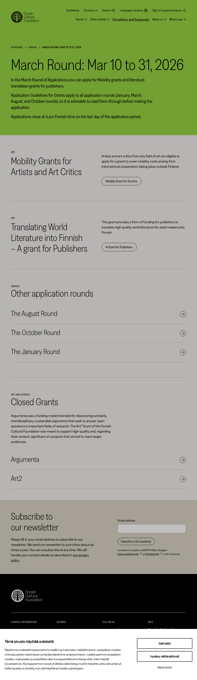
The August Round (34, 313)
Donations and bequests (131, 19)
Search (106, 10)
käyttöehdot (152, 554)
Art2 (16, 478)
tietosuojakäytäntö (128, 554)
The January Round (35, 352)
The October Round (35, 332)
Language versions (131, 10)
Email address (126, 520)
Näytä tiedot (164, 667)
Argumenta (25, 459)
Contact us (91, 10)
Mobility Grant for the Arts (121, 181)
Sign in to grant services (166, 10)
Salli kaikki (165, 643)
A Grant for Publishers (119, 247)
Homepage (17, 47)
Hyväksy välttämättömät (164, 656)
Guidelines (72, 10)
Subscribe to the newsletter (136, 541)
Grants (32, 47)
